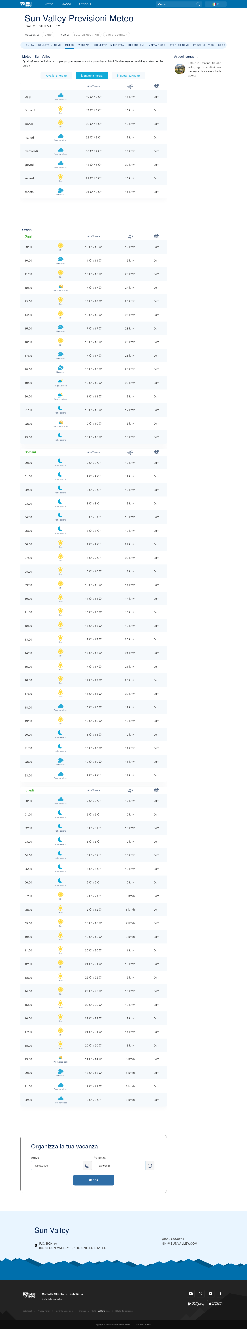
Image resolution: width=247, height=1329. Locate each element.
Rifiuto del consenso (124, 1310)
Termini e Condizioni (64, 1310)
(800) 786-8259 (173, 1239)
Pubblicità (76, 1294)
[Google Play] (196, 1303)
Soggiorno (226, 44)
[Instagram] (210, 1294)
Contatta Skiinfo (53, 1294)
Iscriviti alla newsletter (52, 1298)
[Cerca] (198, 4)
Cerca (93, 1180)
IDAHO (30, 26)
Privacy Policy (44, 1310)
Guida (30, 44)
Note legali (27, 1310)
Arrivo (35, 1157)
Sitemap (82, 1310)
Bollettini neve (49, 44)
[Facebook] (220, 1294)
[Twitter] (201, 1294)
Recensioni (136, 44)
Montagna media (92, 75)
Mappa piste (157, 44)
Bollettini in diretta (109, 44)
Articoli (85, 4)
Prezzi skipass (203, 44)
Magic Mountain (117, 34)
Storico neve (179, 44)
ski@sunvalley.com (179, 1243)
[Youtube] (191, 1294)
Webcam (83, 44)
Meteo (49, 4)
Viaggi (66, 4)
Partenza (100, 1157)
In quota (128, 75)
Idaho (48, 34)
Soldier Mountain (86, 34)
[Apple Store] (215, 1303)
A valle (56, 75)
